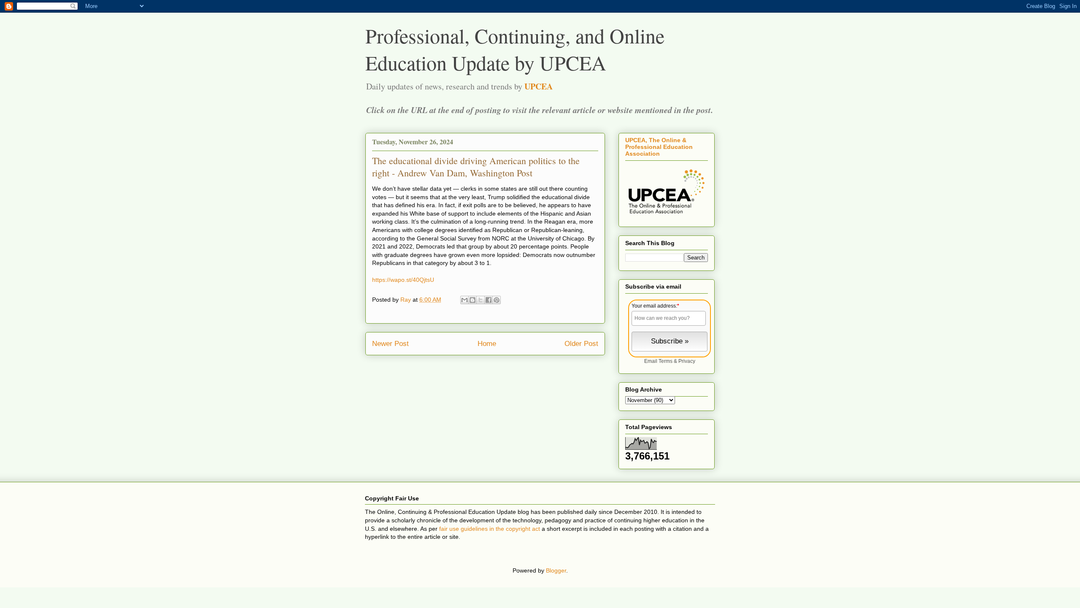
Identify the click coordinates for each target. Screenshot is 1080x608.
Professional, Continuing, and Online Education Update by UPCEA (514, 49)
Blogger (556, 570)
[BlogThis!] (472, 300)
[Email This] (464, 300)
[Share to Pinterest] (496, 300)
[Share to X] (480, 300)
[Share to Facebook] (488, 300)
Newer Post (390, 344)
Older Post (581, 344)
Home (487, 344)
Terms (665, 361)
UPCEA (538, 86)
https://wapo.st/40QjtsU (403, 279)
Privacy (686, 361)
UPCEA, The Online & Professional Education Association (659, 147)
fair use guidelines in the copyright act (489, 528)
